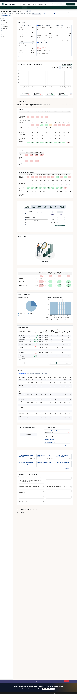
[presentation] (71, 94)
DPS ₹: (52, 219)
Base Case (55, 212)
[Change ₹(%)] (37, 332)
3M (54, 67)
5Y (64, 67)
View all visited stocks (64, 435)
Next (67, 363)
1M (52, 67)
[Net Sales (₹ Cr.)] (48, 331)
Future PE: (27, 222)
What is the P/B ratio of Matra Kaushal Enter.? (56, 486)
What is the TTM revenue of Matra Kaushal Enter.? (58, 491)
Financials (4, 32)
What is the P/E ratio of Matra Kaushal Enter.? (29, 486)
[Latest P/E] (64, 332)
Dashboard (19, 7)
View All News (68, 468)
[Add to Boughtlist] (30, 11)
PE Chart (64, 64)
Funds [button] (29, 7)
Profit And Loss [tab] (22, 373)
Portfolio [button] (33, 7)
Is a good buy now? (23, 501)
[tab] (27, 206)
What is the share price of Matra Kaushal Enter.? (30, 477)
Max (70, 67)
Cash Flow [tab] (37, 373)
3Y (62, 67)
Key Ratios (69, 64)
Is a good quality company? (25, 497)
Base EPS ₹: (52, 217)
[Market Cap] (43, 332)
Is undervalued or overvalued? (53, 497)
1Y (59, 67)
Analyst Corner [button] (45, 7)
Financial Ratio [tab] (45, 373)
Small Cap (51, 13)
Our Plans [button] (13, 7)
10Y (67, 67)
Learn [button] (63, 7)
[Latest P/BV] (69, 332)
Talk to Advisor (58, 4)
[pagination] (69, 363)
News (4, 34)
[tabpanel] (45, 398)
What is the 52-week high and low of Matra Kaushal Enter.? (28, 492)
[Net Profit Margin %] (59, 332)
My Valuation (60, 212)
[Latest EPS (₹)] (53, 332)
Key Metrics (5, 20)
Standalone (62, 21)
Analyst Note (5, 26)
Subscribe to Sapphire (48, 688)
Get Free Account (70, 4)
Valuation (4, 24)
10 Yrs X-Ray (5, 22)
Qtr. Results (5, 28)
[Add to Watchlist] (27, 11)
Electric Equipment (45, 13)
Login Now (67, 681)
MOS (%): (52, 222)
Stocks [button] (24, 7)
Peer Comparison (6, 30)
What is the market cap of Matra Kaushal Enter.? (57, 477)
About (9, 7)
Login (64, 4)
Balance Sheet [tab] (30, 373)
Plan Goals (39, 7)
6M (57, 67)
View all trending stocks (64, 445)
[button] (55, 7)
